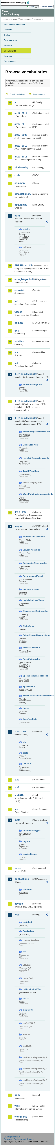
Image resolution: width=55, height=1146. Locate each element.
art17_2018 (21, 156)
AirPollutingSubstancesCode (27, 432)
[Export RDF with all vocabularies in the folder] (47, 222)
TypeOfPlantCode (27, 471)
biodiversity (21, 167)
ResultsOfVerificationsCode (27, 458)
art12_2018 (21, 124)
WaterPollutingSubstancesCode (27, 494)
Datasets (8, 30)
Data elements (10, 40)
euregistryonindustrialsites (23, 279)
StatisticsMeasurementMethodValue (27, 696)
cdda (17, 175)
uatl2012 (27, 764)
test (17, 914)
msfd (17, 820)
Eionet (15, 19)
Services (8, 56)
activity (26, 229)
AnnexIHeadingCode (27, 384)
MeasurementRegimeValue (27, 611)
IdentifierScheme (27, 589)
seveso (19, 903)
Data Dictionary (26, 19)
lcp (16, 809)
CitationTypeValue (27, 550)
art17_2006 (21, 135)
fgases (18, 312)
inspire (18, 526)
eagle (25, 753)
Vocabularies (10, 51)
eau (24, 951)
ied (16, 363)
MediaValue (27, 626)
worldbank (21, 1116)
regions (26, 841)
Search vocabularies (17, 94)
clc (24, 742)
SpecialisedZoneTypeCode (27, 676)
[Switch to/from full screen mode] (37, 6)
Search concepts (39, 94)
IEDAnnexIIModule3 (23, 401)
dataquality (21, 204)
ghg (17, 330)
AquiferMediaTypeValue (27, 537)
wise (17, 1106)
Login (32, 7)
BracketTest (27, 931)
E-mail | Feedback (12, 1136)
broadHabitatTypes (27, 830)
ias (16, 352)
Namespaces (10, 61)
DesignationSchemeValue (27, 563)
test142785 (27, 1010)
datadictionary (23, 194)
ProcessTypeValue (27, 648)
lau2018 (19, 795)
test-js (26, 998)
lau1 (17, 779)
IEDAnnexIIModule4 (23, 418)
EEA (16, 2)
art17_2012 (21, 145)
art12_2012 (21, 113)
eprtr (17, 215)
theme (26, 708)
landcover (20, 731)
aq (16, 102)
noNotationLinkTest (27, 989)
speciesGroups (27, 854)
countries (27, 889)
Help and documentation (14, 24)
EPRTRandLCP (23, 265)
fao (16, 301)
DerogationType (27, 445)
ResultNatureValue (27, 659)
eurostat (19, 290)
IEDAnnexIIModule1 (23, 374)
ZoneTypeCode (27, 719)
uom (17, 1095)
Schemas (8, 45)
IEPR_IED (20, 512)
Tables (7, 35)
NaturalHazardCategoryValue (27, 635)
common (20, 183)
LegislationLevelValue (27, 600)
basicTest (27, 922)
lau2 (17, 787)
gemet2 (19, 323)
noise (18, 868)
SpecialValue (27, 687)
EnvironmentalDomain (27, 576)
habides (19, 341)
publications (22, 879)
